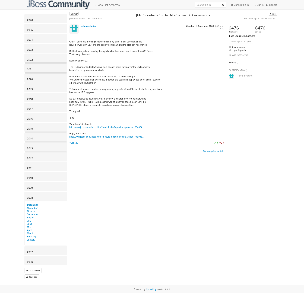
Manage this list (241, 4)
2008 (30, 198)
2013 (30, 148)
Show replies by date (213, 151)
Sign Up (273, 4)
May (29, 227)
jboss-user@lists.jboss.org (242, 35)
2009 (30, 188)
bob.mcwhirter (88, 26)
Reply (75, 143)
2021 (30, 69)
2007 (30, 252)
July (29, 220)
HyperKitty (151, 289)
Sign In (260, 4)
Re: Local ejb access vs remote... (260, 18)
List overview (34, 270)
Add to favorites (240, 54)
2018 (30, 99)
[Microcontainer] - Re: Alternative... (86, 18)
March (30, 233)
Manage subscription (242, 41)
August (30, 217)
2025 (30, 30)
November (32, 207)
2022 (30, 59)
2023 (30, 50)
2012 (30, 158)
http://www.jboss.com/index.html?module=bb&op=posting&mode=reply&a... (106, 136)
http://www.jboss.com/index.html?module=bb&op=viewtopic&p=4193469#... (106, 127)
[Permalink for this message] (223, 29)
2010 (30, 178)
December (32, 204)
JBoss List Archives (107, 5)
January (31, 239)
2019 (30, 89)
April (29, 230)
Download (32, 276)
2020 (30, 79)
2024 (30, 40)
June (29, 223)
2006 (30, 262)
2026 (30, 20)
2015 (30, 128)
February (31, 236)
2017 (30, 109)
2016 (30, 118)
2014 (30, 138)
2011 (30, 168)
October (31, 211)
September (32, 214)
